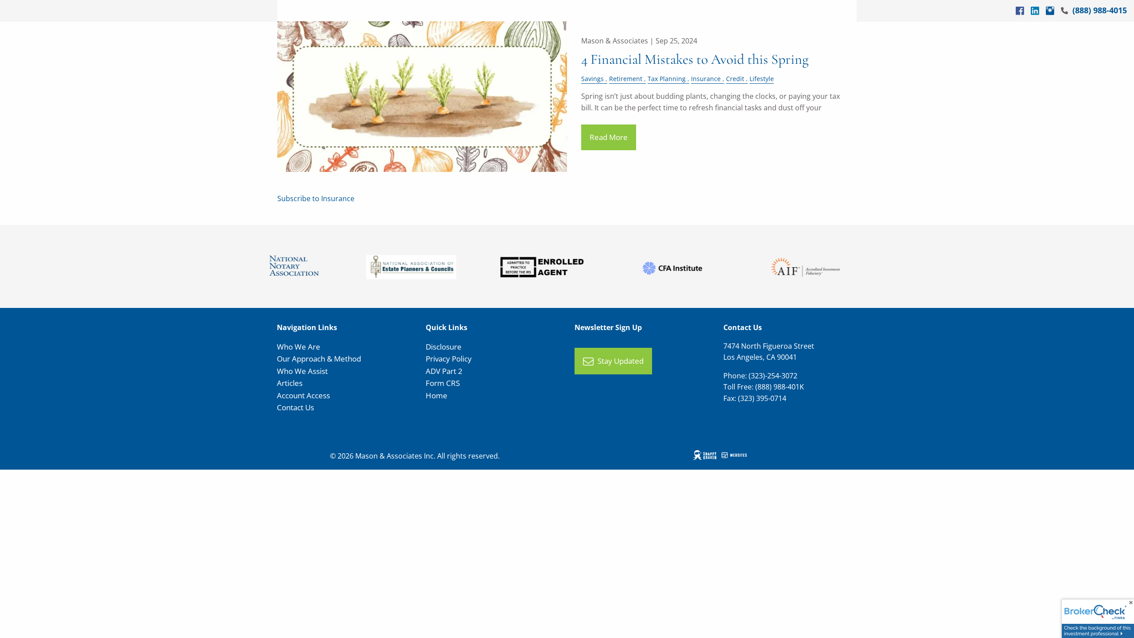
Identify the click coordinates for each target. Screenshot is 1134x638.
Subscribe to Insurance (315, 198)
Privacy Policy (449, 359)
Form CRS (443, 383)
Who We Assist (302, 371)
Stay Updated (621, 361)
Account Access (303, 395)
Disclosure (444, 347)
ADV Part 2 (444, 371)
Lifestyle (762, 78)
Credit (735, 78)
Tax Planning (667, 78)
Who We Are (298, 347)
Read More (609, 137)
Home (436, 395)
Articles (290, 383)
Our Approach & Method (319, 359)
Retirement (625, 78)
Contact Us (295, 407)
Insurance (706, 78)
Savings (592, 78)
